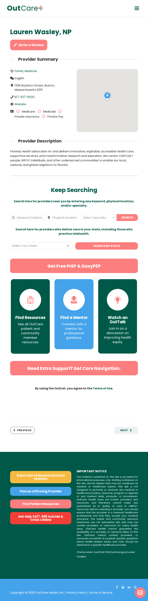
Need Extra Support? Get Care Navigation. (74, 368)
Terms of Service (100, 593)
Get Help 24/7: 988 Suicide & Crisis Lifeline (40, 518)
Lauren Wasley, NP (40, 32)
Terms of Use (102, 388)
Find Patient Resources (40, 504)
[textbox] (99, 217)
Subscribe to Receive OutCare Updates (41, 477)
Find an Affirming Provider (41, 491)
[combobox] (28, 217)
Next (124, 430)
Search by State (106, 246)
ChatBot (81, 556)
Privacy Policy (76, 593)
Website (20, 104)
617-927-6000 (24, 97)
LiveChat (99, 552)
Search (127, 217)
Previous (24, 430)
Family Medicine (25, 71)
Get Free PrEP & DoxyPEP (74, 266)
